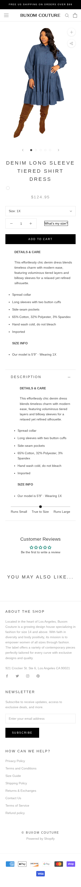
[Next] (58, 150)
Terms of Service (17, 805)
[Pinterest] (38, 675)
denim (8, 188)
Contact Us (13, 798)
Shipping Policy (16, 783)
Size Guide (13, 776)
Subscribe (22, 732)
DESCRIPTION (26, 377)
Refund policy (15, 813)
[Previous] (22, 150)
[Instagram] (27, 675)
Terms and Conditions (20, 768)
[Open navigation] (6, 15)
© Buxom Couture (40, 832)
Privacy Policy (15, 761)
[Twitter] (17, 675)
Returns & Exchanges (20, 790)
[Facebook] (7, 675)
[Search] (67, 15)
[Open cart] (75, 15)
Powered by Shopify (40, 838)
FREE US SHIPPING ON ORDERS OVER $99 (40, 4)
